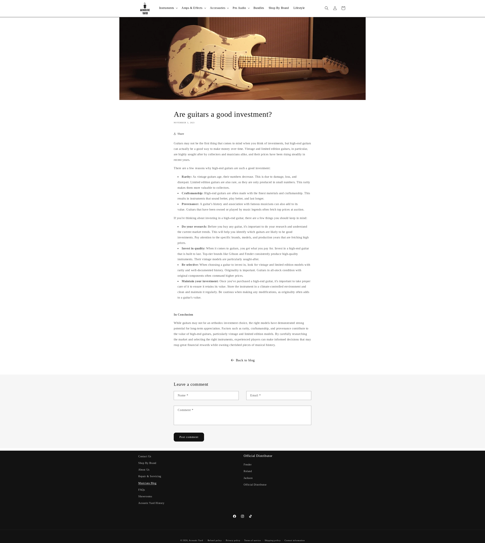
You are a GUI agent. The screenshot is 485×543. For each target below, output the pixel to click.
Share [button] (181, 133)
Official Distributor (255, 484)
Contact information (295, 540)
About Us (143, 469)
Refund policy (215, 540)
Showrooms (145, 496)
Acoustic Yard (196, 540)
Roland (248, 471)
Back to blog (245, 360)
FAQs (141, 489)
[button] (168, 8)
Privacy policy (233, 540)
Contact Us (144, 456)
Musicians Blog (147, 483)
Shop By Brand (147, 463)
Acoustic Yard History (151, 503)
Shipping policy (273, 540)
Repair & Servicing (149, 476)
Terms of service (252, 540)
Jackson (248, 478)
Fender (248, 464)
